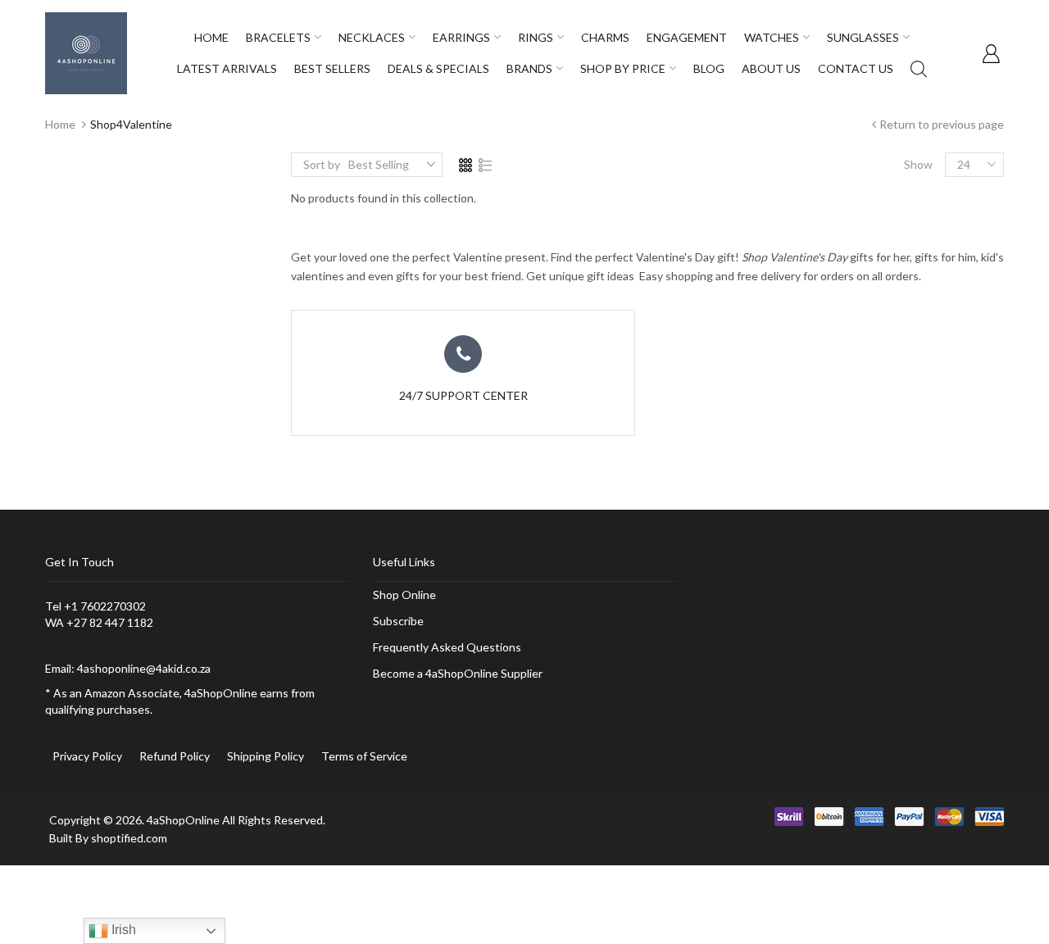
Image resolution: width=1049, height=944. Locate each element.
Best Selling (378, 164)
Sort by (321, 164)
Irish (122, 930)
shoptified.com (129, 838)
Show (918, 164)
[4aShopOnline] (86, 52)
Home (60, 124)
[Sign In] (991, 53)
